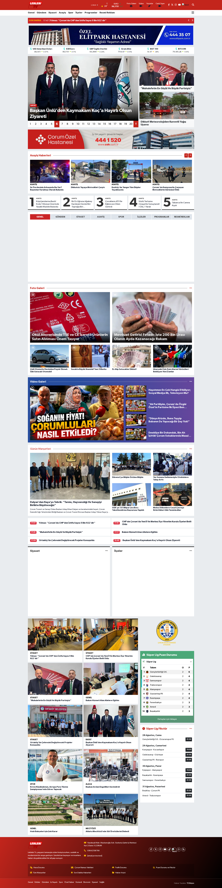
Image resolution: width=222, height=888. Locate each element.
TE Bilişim (190, 883)
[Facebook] (151, 849)
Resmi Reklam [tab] (182, 217)
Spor (70, 13)
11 (83, 124)
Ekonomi (86, 882)
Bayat (89, 740)
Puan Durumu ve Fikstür (165, 867)
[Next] (174, 849)
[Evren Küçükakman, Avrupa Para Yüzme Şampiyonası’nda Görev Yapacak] (55, 765)
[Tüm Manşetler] (190, 449)
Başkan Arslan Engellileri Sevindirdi (103, 787)
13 (94, 124)
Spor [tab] (121, 217)
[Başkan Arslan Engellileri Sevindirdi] (111, 765)
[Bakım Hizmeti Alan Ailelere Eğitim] (111, 679)
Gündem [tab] (60, 217)
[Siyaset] (106, 551)
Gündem (41, 13)
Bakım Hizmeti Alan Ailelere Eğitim (140, 532)
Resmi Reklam (107, 13)
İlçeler (79, 13)
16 (109, 124)
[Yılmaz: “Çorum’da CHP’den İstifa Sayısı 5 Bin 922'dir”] (55, 634)
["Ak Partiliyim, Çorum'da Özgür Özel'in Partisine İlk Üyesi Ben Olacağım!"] (136, 406)
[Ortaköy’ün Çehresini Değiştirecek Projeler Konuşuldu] (55, 721)
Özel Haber (69, 882)
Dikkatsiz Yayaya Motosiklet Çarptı (88, 187)
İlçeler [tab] (141, 217)
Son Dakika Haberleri (82, 873)
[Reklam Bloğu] (111, 35)
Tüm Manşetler (39, 873)
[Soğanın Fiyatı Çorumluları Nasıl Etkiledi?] (77, 412)
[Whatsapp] (179, 849)
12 (88, 124)
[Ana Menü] (193, 13)
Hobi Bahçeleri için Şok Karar (44, 831)
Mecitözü (91, 828)
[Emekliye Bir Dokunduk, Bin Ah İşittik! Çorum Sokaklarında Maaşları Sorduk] (136, 434)
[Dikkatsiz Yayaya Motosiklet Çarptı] (90, 171)
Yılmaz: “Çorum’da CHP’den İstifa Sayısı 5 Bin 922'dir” (67, 523)
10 (78, 124)
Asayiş (62, 13)
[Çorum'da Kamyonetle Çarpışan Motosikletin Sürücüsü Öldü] (172, 171)
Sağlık (101, 882)
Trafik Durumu (121, 867)
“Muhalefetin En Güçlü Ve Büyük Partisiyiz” (61, 532)
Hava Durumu (39, 867)
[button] (188, 20)
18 (120, 124)
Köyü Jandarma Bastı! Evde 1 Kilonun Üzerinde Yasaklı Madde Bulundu (47, 204)
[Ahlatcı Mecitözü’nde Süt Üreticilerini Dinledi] (111, 810)
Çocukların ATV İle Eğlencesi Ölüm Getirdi (113, 204)
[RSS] (183, 849)
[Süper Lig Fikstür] (190, 729)
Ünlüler (37, 882)
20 (130, 124)
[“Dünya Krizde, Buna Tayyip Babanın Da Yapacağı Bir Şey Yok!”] (136, 420)
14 (99, 124)
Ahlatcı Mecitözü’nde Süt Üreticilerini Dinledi (107, 831)
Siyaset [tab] (80, 217)
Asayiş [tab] (101, 217)
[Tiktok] (169, 849)
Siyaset (52, 13)
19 (125, 124)
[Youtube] (165, 849)
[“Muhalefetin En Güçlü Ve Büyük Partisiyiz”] (55, 679)
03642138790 (93, 851)
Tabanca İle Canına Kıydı (181, 204)
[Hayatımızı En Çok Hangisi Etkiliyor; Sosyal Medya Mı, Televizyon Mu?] (136, 391)
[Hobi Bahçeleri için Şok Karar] (55, 810)
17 (115, 124)
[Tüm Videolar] (190, 382)
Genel (31, 13)
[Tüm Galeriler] (190, 288)
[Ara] (193, 5)
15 (104, 124)
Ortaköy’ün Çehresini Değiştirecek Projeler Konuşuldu (66, 540)
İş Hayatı (53, 882)
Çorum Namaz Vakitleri (84, 867)
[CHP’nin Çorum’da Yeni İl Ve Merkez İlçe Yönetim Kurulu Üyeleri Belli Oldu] (111, 634)
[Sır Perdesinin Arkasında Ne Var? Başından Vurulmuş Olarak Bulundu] (50, 171)
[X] (156, 849)
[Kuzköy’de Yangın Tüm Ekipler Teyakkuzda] (131, 171)
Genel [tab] (40, 217)
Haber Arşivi (120, 873)
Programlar (91, 13)
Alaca (89, 784)
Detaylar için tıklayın (167, 719)
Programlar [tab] (161, 217)
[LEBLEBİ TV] (35, 5)
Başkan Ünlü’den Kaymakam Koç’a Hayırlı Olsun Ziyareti (151, 540)
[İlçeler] (190, 551)
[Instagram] (160, 849)
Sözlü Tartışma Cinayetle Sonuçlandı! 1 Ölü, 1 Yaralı (149, 204)
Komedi (79, 882)
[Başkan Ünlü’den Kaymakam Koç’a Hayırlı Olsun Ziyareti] (111, 721)
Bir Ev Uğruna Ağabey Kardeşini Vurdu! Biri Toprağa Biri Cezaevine (82, 204)
